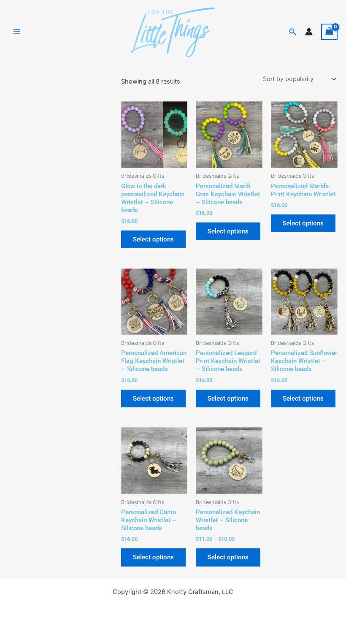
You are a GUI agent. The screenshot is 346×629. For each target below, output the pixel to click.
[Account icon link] (309, 31)
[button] (293, 32)
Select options (153, 239)
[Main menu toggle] (16, 31)
